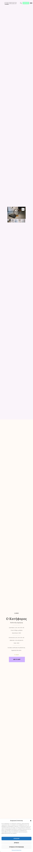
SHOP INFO (25, 3)
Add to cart (16, 659)
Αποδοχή (16, 838)
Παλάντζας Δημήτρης (16, 622)
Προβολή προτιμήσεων (16, 847)
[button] (30, 820)
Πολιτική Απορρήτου (16, 850)
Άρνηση (16, 842)
